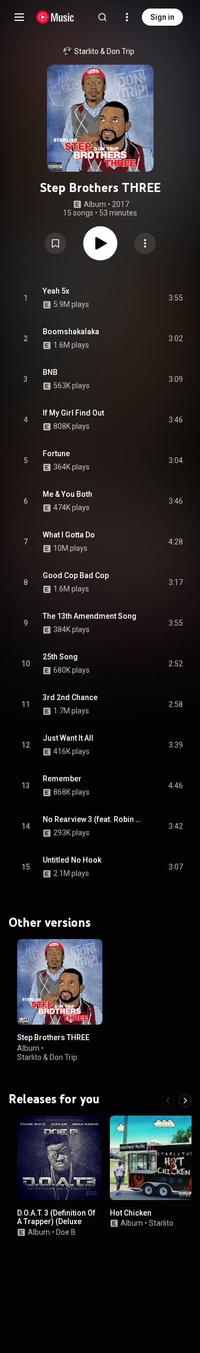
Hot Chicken (130, 1213)
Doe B (66, 1232)
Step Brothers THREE (53, 1037)
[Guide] (19, 17)
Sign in (162, 17)
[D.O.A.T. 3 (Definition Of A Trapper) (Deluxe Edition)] (59, 1158)
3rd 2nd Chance (70, 697)
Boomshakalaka (71, 331)
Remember (62, 778)
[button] (55, 243)
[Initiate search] (102, 17)
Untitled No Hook (72, 860)
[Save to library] (55, 243)
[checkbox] (175, 297)
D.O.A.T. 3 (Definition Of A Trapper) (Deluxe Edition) (56, 1222)
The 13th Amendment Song (90, 616)
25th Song (60, 656)
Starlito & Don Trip (104, 51)
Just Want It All (68, 738)
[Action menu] (145, 243)
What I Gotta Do (69, 535)
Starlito (161, 1223)
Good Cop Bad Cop (76, 575)
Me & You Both (67, 494)
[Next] (185, 1100)
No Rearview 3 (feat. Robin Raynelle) (93, 819)
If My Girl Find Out (73, 413)
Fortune (56, 453)
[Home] (55, 17)
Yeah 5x (56, 291)
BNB (50, 372)
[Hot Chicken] (152, 1158)
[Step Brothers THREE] (59, 982)
